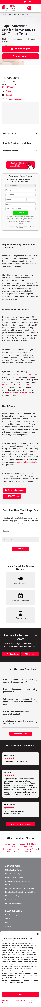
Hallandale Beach (13, 852)
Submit (21, 213)
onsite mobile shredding (23, 374)
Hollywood (19, 849)
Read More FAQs (21, 734)
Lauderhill (24, 844)
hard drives (10, 393)
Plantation (7, 849)
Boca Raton (12, 846)
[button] (38, 934)
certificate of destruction (25, 462)
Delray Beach (29, 852)
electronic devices (24, 393)
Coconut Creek (26, 846)
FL (12, 14)
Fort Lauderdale (10, 844)
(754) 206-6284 (8, 87)
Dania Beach (32, 849)
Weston (16, 14)
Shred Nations (6, 14)
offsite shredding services (28, 385)
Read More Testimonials (21, 824)
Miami (33, 844)
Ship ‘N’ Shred (7, 385)
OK (20, 994)
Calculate (20, 549)
